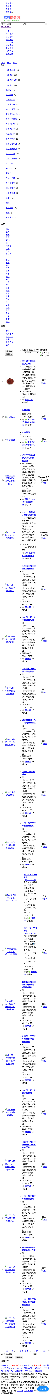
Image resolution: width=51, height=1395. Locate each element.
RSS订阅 (28, 1371)
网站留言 (19, 1371)
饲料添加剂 (10, 188)
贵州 (7, 294)
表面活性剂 (10, 139)
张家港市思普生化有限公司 (29, 422)
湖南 (7, 280)
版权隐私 (6, 1368)
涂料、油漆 (10, 109)
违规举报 (38, 1371)
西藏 (7, 299)
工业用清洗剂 (11, 149)
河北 (7, 240)
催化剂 (8, 173)
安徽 (7, 263)
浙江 (7, 260)
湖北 (7, 277)
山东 (7, 271)
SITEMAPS (17, 1368)
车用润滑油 (10, 193)
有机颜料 (9, 208)
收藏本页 (9, 3)
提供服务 (9, 334)
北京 (7, 229)
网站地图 (28, 1368)
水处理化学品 (11, 144)
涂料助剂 (9, 168)
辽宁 (7, 249)
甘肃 (7, 305)
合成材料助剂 (11, 159)
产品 (9, 63)
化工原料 (9, 75)
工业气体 (9, 95)
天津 (7, 235)
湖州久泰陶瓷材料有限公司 (28, 502)
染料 (7, 203)
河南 (7, 274)
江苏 (7, 257)
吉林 (7, 251)
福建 (7, 265)
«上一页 (5, 1351)
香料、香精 (10, 178)
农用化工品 (10, 105)
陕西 (7, 302)
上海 (7, 232)
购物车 (8, 12)
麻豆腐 (28, 607)
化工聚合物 (10, 100)
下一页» (42, 1351)
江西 (7, 268)
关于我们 (27, 1365)
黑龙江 (8, 254)
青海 (7, 308)
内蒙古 (8, 246)
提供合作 (9, 342)
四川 (7, 291)
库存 (7, 345)
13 (37, 1351)
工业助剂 (9, 163)
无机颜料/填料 (12, 114)
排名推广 (38, 1368)
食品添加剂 (10, 183)
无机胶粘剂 (10, 134)
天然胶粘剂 (10, 129)
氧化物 (8, 90)
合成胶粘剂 (10, 124)
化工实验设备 (11, 80)
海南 (7, 288)
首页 (3, 63)
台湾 (7, 316)
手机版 (8, 6)
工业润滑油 (10, 154)
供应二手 (9, 337)
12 (33, 1351)
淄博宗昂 (29, 400)
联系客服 (43, 1389)
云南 (7, 296)
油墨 (7, 213)
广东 (7, 282)
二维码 (8, 9)
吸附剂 (8, 198)
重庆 (7, 237)
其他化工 (9, 218)
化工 (15, 63)
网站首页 (5, 1365)
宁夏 (7, 310)
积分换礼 (9, 1371)
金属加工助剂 (11, 119)
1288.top (20, 1391)
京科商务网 (28, 1391)
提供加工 (9, 339)
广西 (7, 285)
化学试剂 (9, 85)
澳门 (7, 322)
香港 (7, 319)
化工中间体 (10, 70)
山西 (7, 243)
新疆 (7, 313)
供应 (7, 331)
